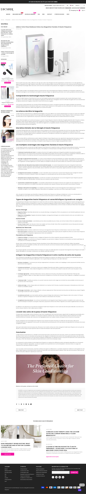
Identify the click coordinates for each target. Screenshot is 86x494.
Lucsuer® (7, 77)
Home (2, 20)
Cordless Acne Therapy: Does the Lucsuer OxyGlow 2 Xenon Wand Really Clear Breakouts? (62, 433)
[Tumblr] (23, 404)
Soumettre (74, 472)
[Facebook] (16, 404)
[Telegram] (26, 404)
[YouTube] (63, 477)
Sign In (83, 10)
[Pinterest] (21, 404)
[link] (7, 121)
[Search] (80, 5)
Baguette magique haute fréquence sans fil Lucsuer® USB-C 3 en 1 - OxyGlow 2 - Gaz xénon (7, 79)
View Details (7, 454)
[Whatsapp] (31, 404)
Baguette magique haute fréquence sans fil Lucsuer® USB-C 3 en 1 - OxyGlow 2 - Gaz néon (7, 102)
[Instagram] (56, 477)
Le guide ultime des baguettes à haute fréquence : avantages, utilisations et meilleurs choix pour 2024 (62, 448)
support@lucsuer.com (58, 5)
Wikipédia (7, 20)
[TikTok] (59, 477)
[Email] (28, 404)
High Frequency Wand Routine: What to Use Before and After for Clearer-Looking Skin (16, 445)
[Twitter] (19, 404)
